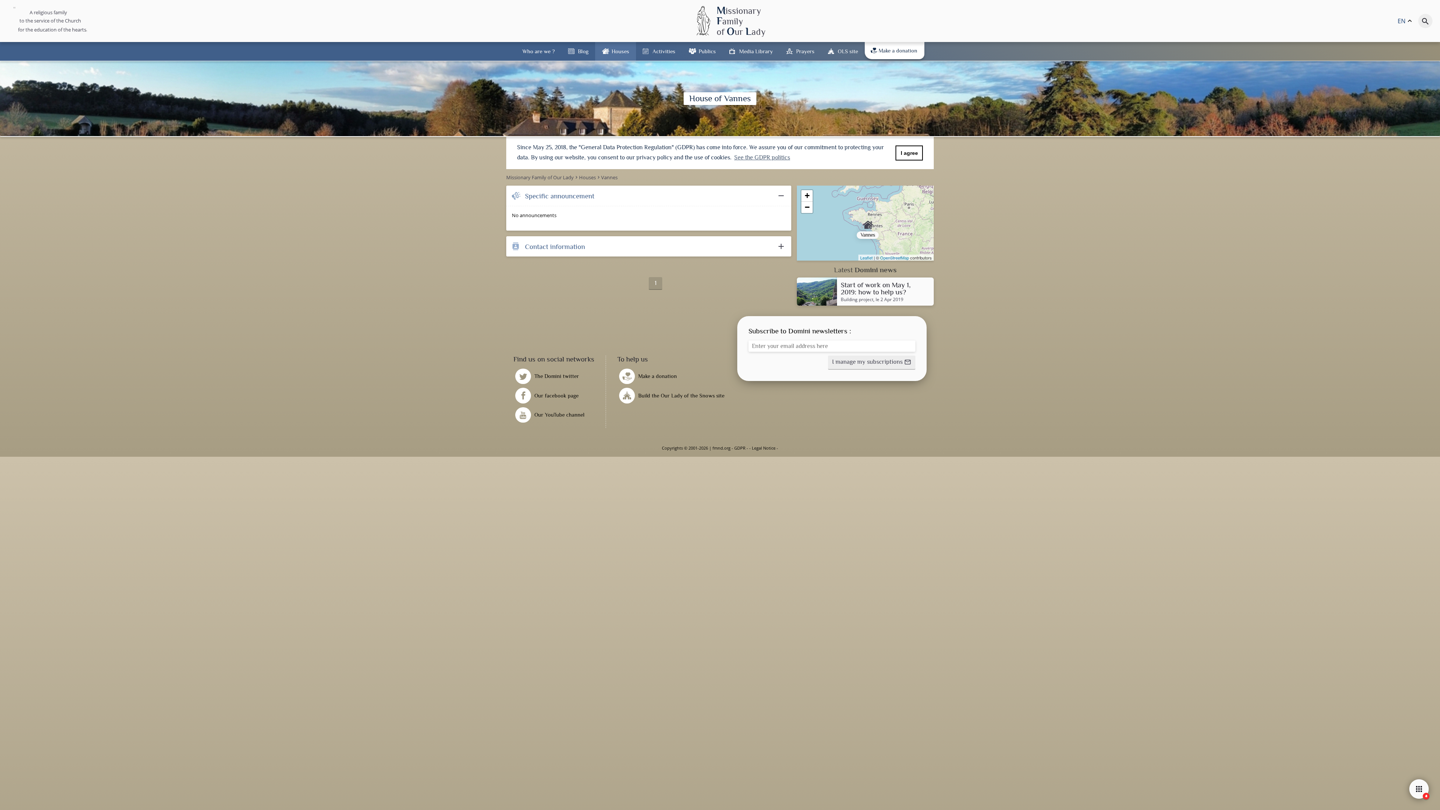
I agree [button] (909, 153)
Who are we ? (538, 51)
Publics (707, 51)
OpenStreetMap (894, 258)
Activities (663, 51)
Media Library (756, 51)
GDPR (740, 448)
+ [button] (807, 195)
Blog (583, 51)
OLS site (848, 51)
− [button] (807, 207)
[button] (871, 363)
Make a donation (898, 51)
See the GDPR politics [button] (762, 157)
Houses (620, 51)
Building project (857, 299)
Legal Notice (764, 448)
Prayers (805, 51)
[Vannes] (865, 223)
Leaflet (866, 258)
